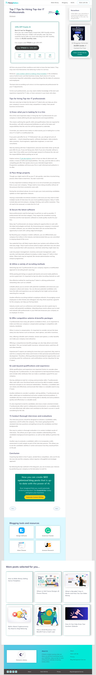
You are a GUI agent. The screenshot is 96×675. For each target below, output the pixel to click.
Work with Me (83, 2)
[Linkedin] (13, 672)
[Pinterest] (16, 672)
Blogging (65, 2)
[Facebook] (8, 672)
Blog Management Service (78, 659)
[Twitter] (11, 672)
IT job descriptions (25, 158)
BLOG (72, 2)
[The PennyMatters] (12, 2)
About (72, 651)
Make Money (55, 2)
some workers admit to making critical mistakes (31, 73)
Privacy (72, 656)
